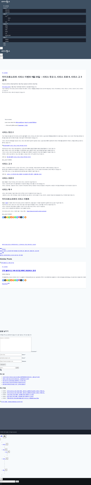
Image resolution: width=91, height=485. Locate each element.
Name (24, 354)
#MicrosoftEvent (20, 122)
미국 (6, 452)
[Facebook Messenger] (17, 217)
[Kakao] (7, 217)
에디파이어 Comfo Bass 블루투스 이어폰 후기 (14, 380)
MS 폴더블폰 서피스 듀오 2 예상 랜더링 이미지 (19, 157)
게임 (4, 43)
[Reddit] (11, 217)
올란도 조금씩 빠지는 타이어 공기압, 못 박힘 (11, 254)
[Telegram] (23, 217)
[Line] (9, 217)
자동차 (4, 458)
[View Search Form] (1, 48)
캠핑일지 (7, 39)
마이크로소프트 (6, 86)
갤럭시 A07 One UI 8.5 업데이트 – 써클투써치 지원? (16, 379)
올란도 (6, 25)
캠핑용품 (7, 41)
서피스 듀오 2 (24, 244)
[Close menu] (0, 439)
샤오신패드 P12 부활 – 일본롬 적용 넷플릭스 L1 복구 (20, 394)
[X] (5, 217)
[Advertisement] (43, 106)
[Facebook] (3, 217)
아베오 (6, 27)
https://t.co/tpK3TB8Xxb (30, 122)
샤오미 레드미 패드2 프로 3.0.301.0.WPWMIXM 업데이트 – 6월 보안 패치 (21, 377)
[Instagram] (19, 217)
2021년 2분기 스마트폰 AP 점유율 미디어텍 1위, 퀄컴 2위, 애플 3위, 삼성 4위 (19, 250)
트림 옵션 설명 (8, 35)
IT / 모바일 (6, 6)
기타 (6, 33)
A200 (6, 29)
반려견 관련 (7, 11)
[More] (25, 217)
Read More (5, 284)
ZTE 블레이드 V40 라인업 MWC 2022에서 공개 (19, 270)
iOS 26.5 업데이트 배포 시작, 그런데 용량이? (14, 384)
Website (24, 361)
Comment (34, 351)
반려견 (4, 444)
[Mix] (13, 217)
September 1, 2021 (23, 125)
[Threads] (21, 217)
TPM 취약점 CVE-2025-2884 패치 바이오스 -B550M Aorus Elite (23, 398)
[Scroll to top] (1, 436)
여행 (4, 449)
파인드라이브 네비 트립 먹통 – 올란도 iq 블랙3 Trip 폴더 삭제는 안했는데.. (26, 391)
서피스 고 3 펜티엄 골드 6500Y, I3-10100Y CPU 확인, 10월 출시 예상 (24, 174)
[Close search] (1, 479)
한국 (6, 21)
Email (24, 358)
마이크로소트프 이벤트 (8, 244)
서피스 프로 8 (32, 244)
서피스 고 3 (17, 244)
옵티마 (6, 31)
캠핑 (4, 470)
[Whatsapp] (15, 217)
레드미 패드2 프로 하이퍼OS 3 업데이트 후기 (14, 382)
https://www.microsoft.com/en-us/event (36, 211)
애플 (6, 202)
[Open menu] (1, 57)
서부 (9, 455)
